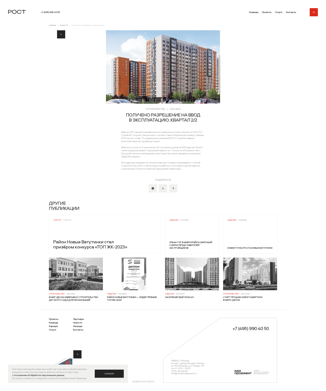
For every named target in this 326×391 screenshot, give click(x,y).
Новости (64, 25)
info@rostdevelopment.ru (184, 373)
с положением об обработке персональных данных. (38, 375)
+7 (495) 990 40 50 (251, 328)
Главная (52, 25)
